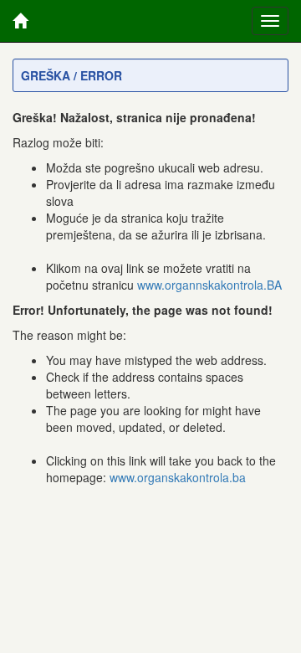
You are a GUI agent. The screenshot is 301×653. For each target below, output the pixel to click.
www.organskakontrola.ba (178, 477)
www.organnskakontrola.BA (209, 284)
